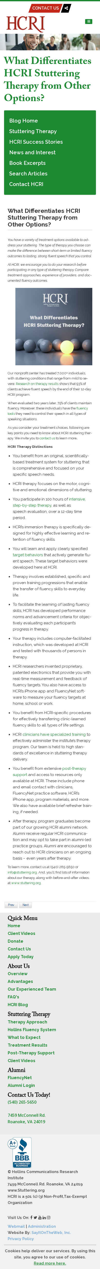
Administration (42, 1226)
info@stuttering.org (22, 872)
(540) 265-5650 (22, 1102)
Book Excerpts (27, 163)
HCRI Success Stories (36, 142)
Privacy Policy (21, 1238)
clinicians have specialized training (54, 734)
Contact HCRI (26, 184)
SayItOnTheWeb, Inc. (51, 1232)
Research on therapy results (37, 384)
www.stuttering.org (26, 883)
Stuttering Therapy (33, 131)
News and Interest (32, 152)
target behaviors (28, 555)
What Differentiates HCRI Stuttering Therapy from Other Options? (48, 80)
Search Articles (28, 174)
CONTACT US (45, 8)
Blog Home (23, 121)
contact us (47, 438)
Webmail (16, 1226)
